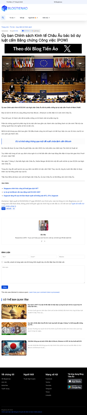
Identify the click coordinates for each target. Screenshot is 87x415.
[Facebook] (17, 213)
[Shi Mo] (43, 225)
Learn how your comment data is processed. (44, 292)
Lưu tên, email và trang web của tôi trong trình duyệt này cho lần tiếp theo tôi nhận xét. (34, 262)
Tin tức (12, 27)
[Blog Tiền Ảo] (14, 8)
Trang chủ (4, 27)
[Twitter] (22, 213)
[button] (3, 17)
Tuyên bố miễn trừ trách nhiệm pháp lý (31, 412)
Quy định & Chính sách (24, 27)
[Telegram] (27, 213)
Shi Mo (16, 30)
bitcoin (9, 208)
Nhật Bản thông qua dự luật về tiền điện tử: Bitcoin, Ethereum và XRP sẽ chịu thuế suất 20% (55, 341)
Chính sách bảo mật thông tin (10, 412)
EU (14, 208)
